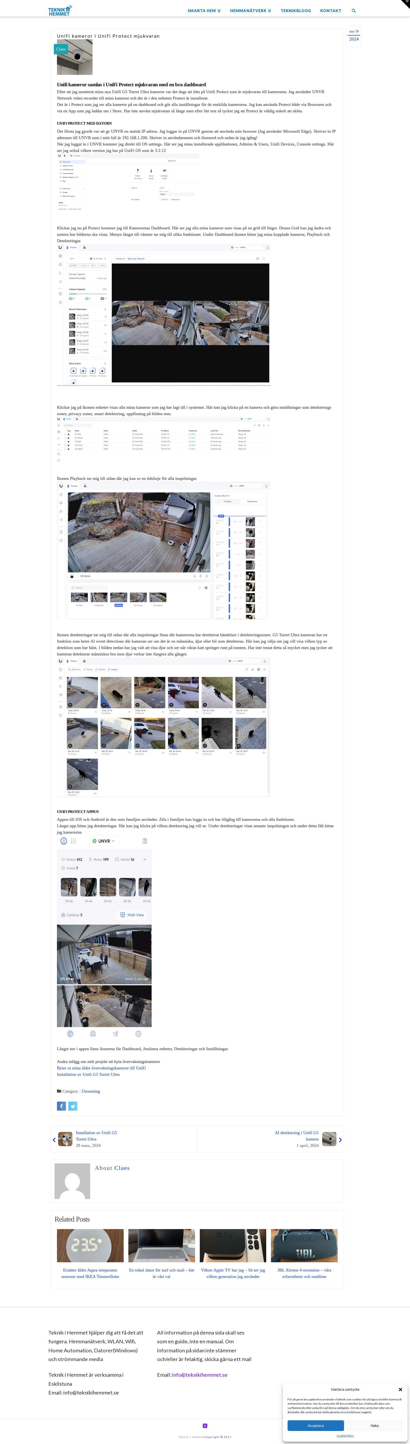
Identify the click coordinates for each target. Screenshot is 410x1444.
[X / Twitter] (205, 1425)
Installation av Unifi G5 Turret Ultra (88, 1074)
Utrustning (91, 1091)
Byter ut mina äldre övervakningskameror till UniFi (101, 1068)
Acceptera (316, 1425)
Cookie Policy (345, 1435)
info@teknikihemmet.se (200, 1374)
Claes (61, 49)
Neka (375, 1425)
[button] (400, 1389)
